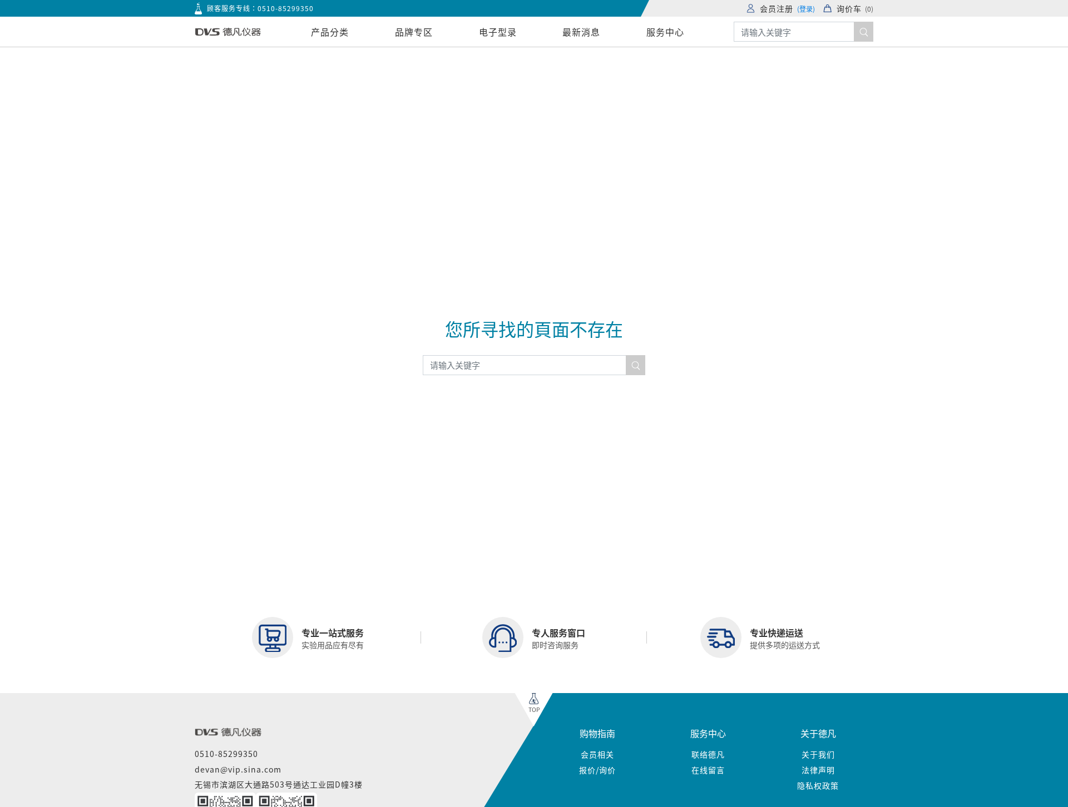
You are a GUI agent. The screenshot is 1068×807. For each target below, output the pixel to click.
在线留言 (708, 769)
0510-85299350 (286, 8)
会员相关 (597, 754)
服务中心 (665, 31)
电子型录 (498, 31)
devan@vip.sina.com (238, 769)
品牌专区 (414, 31)
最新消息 (581, 31)
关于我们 (818, 754)
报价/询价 (597, 769)
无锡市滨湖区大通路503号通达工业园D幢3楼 (279, 784)
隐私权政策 (818, 785)
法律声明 (818, 769)
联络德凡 (708, 754)
